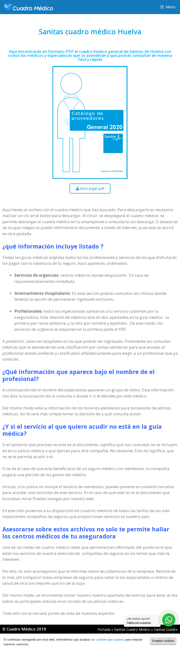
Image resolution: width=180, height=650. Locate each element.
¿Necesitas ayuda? (139, 621)
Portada (104, 629)
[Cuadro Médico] (28, 7)
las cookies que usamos (107, 639)
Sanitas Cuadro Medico (132, 629)
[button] (90, 188)
